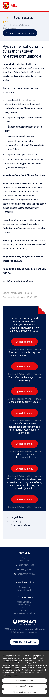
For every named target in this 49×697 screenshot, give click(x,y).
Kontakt (24, 610)
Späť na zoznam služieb (21, 33)
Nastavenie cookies (24, 681)
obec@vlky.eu (26, 569)
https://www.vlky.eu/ (26, 574)
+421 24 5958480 (26, 565)
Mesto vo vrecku (24, 602)
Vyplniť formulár (24, 341)
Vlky (14, 6)
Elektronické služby (18, 25)
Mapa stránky (24, 605)
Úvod (5, 25)
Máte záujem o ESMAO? (24, 642)
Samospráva (24, 587)
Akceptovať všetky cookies (24, 692)
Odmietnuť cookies (24, 686)
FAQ (24, 608)
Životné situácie (9, 28)
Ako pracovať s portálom (24, 613)
